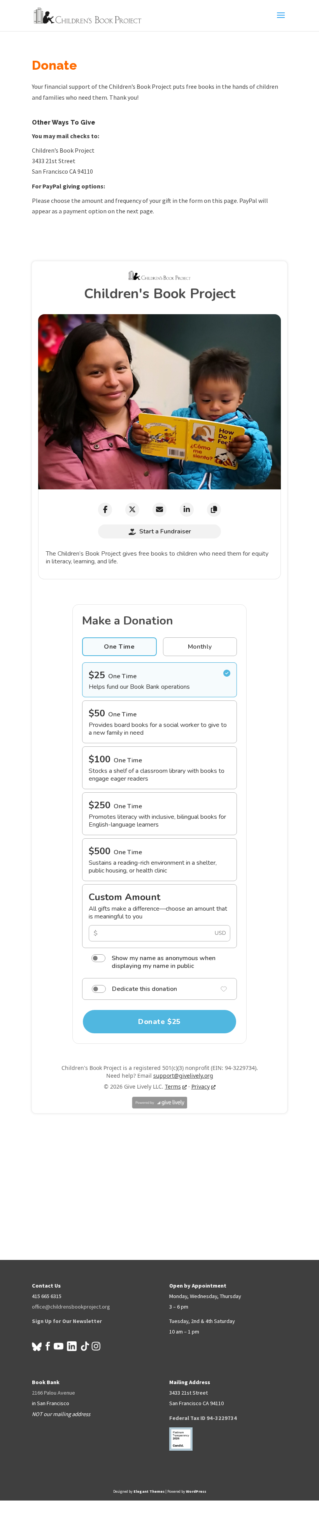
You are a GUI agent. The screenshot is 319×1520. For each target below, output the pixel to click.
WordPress (196, 1491)
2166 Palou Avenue (53, 1392)
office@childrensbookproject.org (71, 1306)
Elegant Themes (149, 1491)
